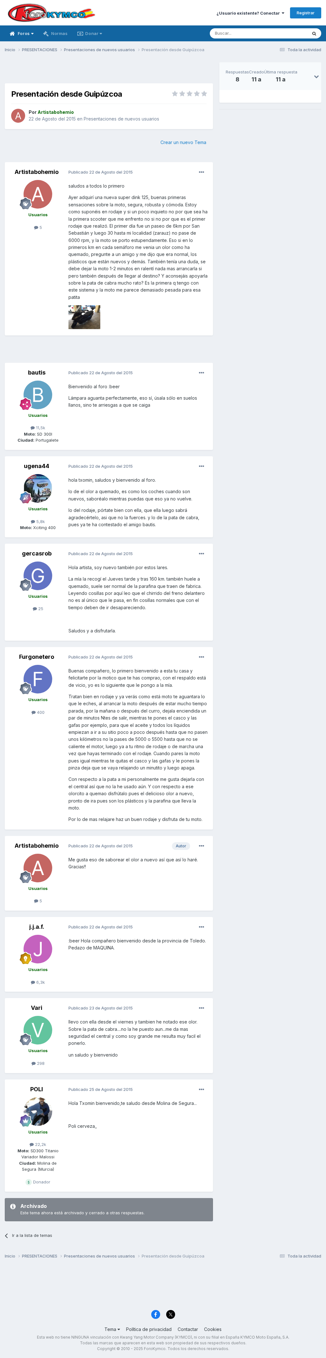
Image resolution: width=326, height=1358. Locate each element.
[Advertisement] (108, 71)
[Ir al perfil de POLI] (38, 1111)
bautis (37, 372)
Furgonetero (36, 656)
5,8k (40, 521)
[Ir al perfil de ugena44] (38, 488)
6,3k (40, 982)
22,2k (40, 1144)
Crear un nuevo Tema (183, 142)
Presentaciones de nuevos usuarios (121, 118)
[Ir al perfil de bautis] (38, 395)
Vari (36, 1007)
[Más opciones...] (201, 172)
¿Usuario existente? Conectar (249, 13)
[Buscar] (314, 33)
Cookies (213, 1329)
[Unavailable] (84, 317)
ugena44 (36, 466)
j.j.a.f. (36, 926)
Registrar (306, 12)
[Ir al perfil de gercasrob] (38, 576)
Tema (110, 1329)
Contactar (188, 1329)
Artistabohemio (37, 172)
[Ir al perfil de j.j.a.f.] (38, 949)
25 (40, 608)
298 (40, 1063)
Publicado (100, 172)
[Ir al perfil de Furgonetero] (38, 679)
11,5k (40, 427)
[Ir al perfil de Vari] (38, 1030)
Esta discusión (285, 33)
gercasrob (37, 553)
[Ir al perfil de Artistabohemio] (18, 116)
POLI (36, 1089)
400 (40, 712)
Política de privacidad (149, 1329)
